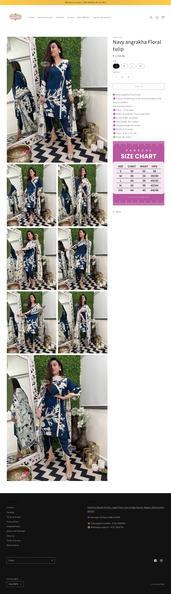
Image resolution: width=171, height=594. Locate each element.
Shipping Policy (13, 526)
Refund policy (13, 545)
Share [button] (118, 212)
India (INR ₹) (13, 584)
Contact (10, 507)
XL (141, 66)
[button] (151, 17)
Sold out (139, 86)
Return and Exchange (16, 531)
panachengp (160, 584)
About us (11, 536)
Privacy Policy (12, 521)
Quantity (116, 72)
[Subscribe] (52, 560)
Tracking (10, 512)
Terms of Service (14, 517)
